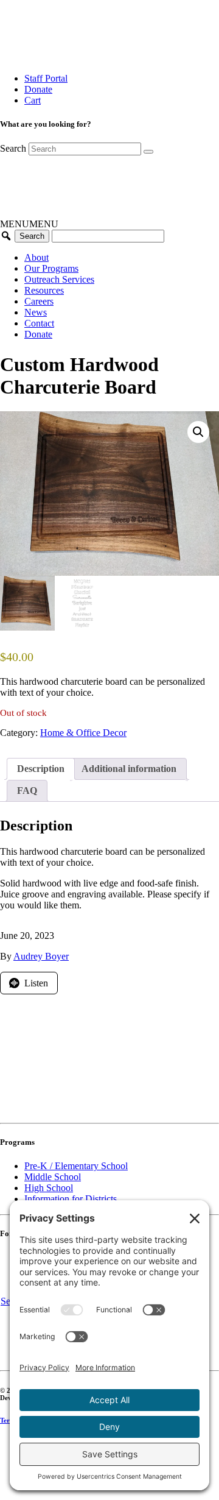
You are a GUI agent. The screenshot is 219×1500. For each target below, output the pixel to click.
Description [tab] (40, 768)
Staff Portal (46, 78)
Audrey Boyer (41, 956)
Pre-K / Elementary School (76, 1166)
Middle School (52, 1177)
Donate (38, 89)
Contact (39, 323)
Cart (32, 100)
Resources (44, 290)
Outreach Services (59, 279)
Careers (39, 301)
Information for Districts (70, 1199)
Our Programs (51, 268)
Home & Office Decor (83, 732)
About (36, 257)
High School (48, 1188)
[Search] (148, 152)
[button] (29, 224)
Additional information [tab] (129, 768)
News (35, 312)
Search (13, 148)
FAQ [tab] (27, 790)
